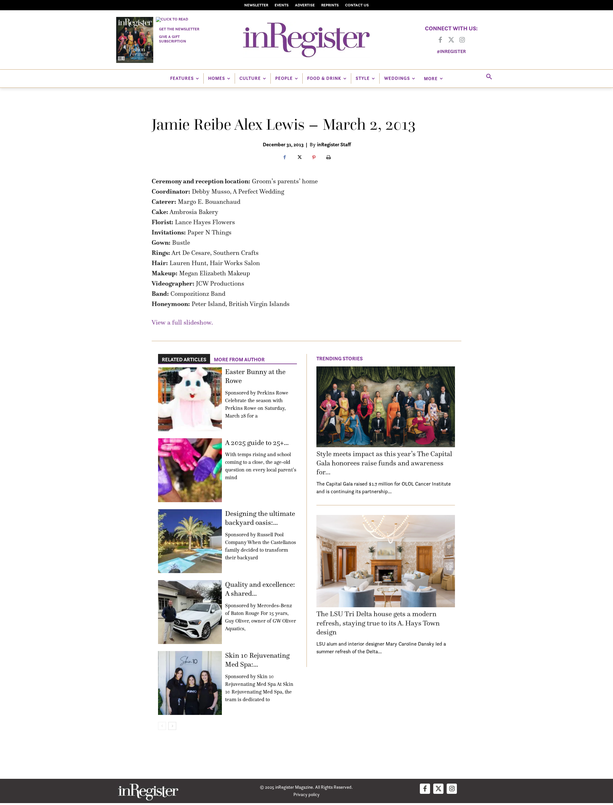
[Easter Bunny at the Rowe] (190, 399)
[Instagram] (462, 40)
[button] (489, 77)
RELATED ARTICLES (184, 359)
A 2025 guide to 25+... (257, 442)
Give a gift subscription (172, 38)
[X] (299, 157)
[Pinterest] (313, 157)
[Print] (328, 157)
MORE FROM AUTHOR (239, 359)
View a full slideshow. (182, 322)
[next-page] (172, 726)
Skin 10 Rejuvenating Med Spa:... (257, 660)
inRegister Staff (334, 144)
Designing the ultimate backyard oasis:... (260, 518)
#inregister (451, 51)
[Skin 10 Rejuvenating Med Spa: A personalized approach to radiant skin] (190, 683)
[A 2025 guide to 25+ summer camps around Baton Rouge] (190, 470)
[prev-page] (162, 726)
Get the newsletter (179, 29)
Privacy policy (306, 794)
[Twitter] (451, 40)
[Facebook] (440, 40)
